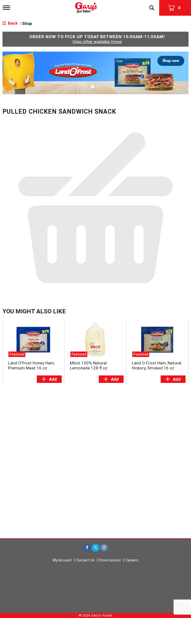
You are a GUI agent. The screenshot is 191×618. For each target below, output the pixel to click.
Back (12, 23)
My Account (62, 560)
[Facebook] (87, 548)
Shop (27, 23)
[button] (95, 72)
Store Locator (110, 560)
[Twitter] (95, 548)
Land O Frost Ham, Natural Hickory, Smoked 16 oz (156, 365)
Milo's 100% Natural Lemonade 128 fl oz (88, 365)
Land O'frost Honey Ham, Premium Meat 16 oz (31, 365)
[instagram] (104, 548)
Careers (132, 560)
